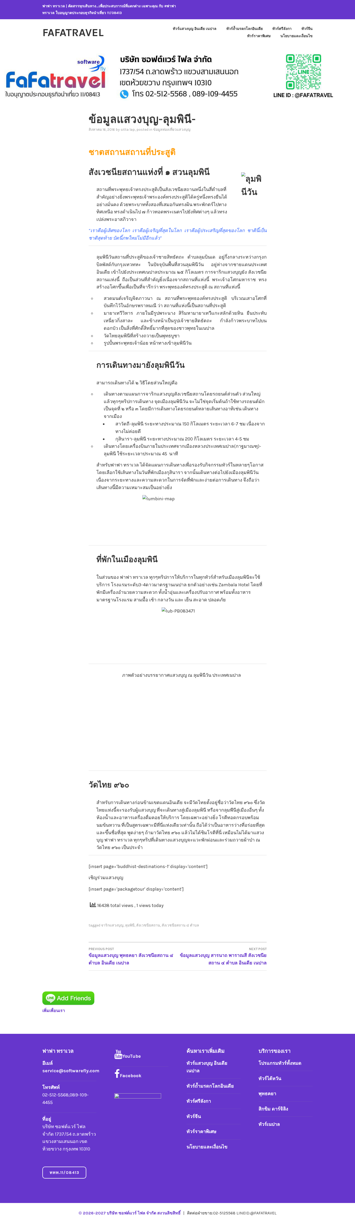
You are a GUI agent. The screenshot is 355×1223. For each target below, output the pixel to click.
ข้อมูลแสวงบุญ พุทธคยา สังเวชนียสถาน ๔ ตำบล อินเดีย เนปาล (131, 956)
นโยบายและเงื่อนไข (296, 36)
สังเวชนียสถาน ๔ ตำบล (180, 925)
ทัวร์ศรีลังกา (282, 29)
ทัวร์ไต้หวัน (270, 1078)
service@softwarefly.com (70, 1071)
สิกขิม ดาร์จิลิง (273, 1109)
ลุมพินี (130, 925)
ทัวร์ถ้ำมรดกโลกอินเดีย (244, 29)
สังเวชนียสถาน (148, 925)
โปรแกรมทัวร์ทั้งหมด (280, 1063)
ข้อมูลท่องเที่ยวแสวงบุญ (171, 129)
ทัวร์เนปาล (269, 1124)
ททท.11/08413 (64, 1172)
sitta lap (128, 129)
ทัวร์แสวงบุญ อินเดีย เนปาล (194, 29)
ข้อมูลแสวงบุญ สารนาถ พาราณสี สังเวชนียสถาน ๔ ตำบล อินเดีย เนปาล (223, 956)
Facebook (130, 1076)
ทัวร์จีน (307, 29)
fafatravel (73, 32)
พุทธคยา (267, 1093)
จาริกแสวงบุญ (112, 925)
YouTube (131, 1056)
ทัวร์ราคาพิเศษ (259, 36)
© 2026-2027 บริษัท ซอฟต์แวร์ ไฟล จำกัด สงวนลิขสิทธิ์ (130, 1213)
